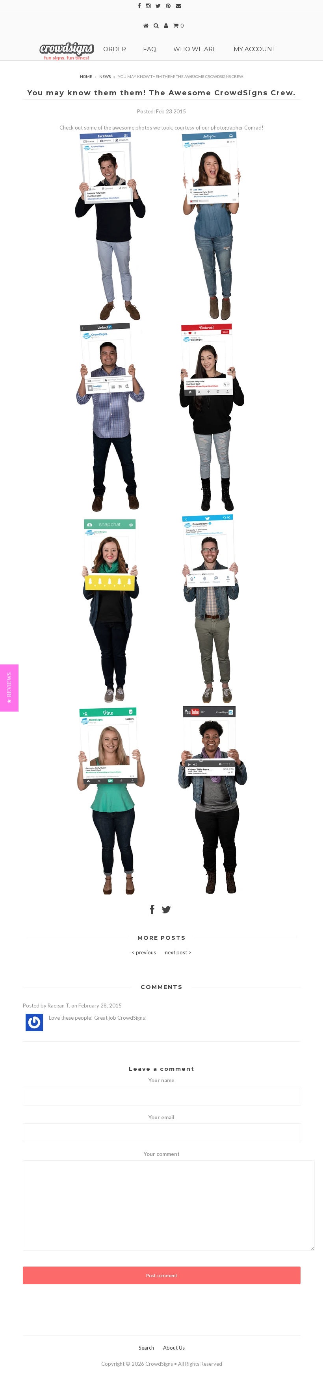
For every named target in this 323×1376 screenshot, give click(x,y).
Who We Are (195, 49)
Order (114, 49)
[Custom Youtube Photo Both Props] (212, 892)
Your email (161, 1117)
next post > (178, 952)
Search (146, 1348)
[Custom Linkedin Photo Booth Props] (110, 510)
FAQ (149, 49)
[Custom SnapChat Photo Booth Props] (110, 701)
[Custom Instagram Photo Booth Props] (110, 318)
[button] (9, 688)
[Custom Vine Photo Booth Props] (111, 892)
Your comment (162, 1154)
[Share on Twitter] (166, 911)
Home (86, 76)
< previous (144, 952)
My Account (255, 49)
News (105, 76)
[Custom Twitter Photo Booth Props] (210, 701)
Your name (161, 1080)
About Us (174, 1348)
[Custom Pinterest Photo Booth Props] (212, 510)
